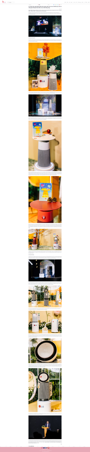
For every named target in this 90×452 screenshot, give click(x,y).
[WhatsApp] (56, 4)
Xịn (39, 4)
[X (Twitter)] (55, 4)
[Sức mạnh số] (43, 448)
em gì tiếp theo (31, 446)
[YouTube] (48, 448)
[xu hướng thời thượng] (41, 448)
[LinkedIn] (58, 4)
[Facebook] (53, 4)
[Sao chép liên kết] (61, 4)
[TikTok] (46, 448)
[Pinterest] (59, 4)
